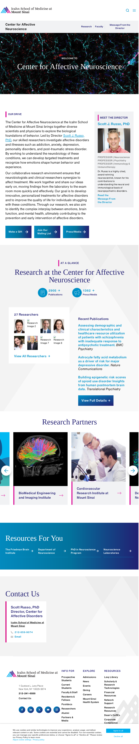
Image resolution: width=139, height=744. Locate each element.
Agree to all (118, 731)
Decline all (118, 736)
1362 (87, 290)
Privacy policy (38, 740)
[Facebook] (22, 709)
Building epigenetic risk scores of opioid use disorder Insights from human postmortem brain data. (102, 383)
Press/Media (73, 231)
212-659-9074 (24, 632)
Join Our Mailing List (44, 232)
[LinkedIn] (30, 709)
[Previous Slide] (6, 470)
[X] (39, 709)
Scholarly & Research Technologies (112, 684)
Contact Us (25, 698)
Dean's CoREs (112, 715)
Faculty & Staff (69, 692)
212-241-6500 (27, 693)
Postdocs (66, 704)
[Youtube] (48, 709)
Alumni (65, 713)
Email (18, 636)
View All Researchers (30, 356)
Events (87, 685)
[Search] (127, 10)
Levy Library (111, 677)
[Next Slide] (133, 470)
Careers (87, 694)
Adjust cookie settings (22, 740)
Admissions (89, 677)
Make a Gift (15, 231)
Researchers (68, 708)
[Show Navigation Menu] (134, 10)
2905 (52, 290)
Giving (86, 690)
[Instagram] (56, 709)
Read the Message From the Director (107, 199)
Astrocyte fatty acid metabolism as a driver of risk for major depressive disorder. (102, 363)
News (86, 681)
